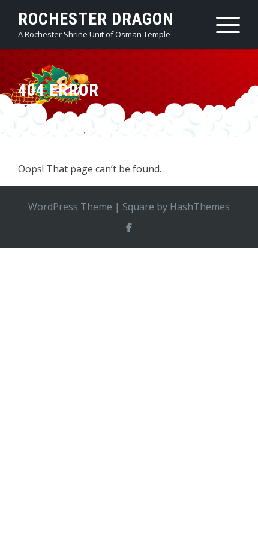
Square (138, 206)
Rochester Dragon (96, 19)
